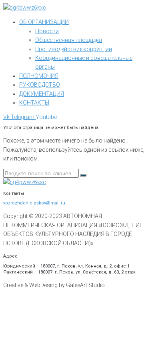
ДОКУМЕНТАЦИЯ (41, 94)
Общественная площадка (68, 40)
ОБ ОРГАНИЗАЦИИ (44, 22)
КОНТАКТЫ (34, 102)
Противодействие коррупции (73, 49)
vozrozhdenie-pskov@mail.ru (34, 203)
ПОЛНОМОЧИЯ (38, 76)
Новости (47, 31)
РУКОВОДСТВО (39, 84)
